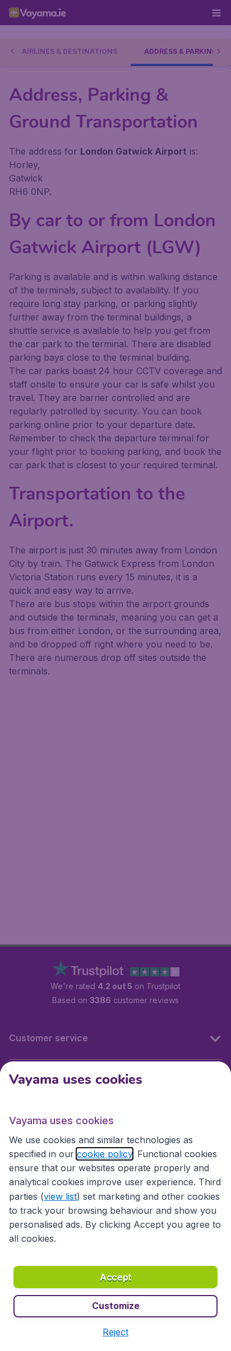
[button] (115, 1332)
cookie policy (104, 1153)
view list (60, 1196)
